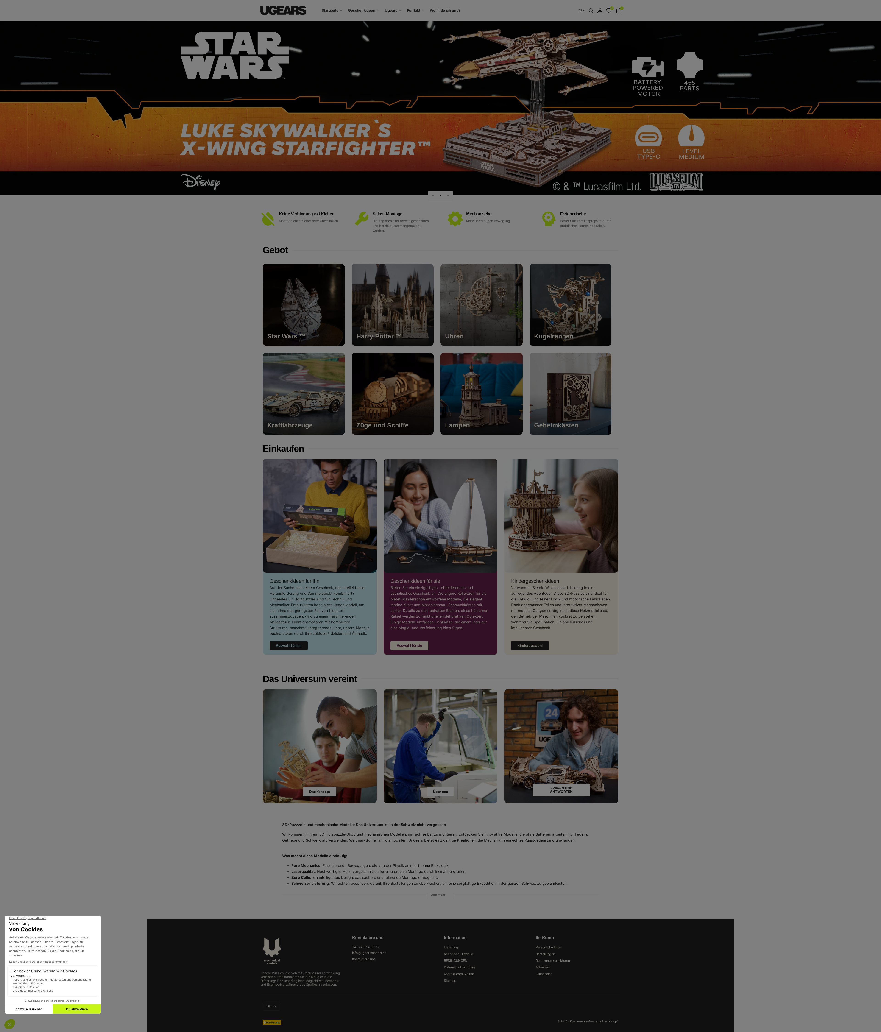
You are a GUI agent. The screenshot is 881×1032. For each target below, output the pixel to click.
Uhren (454, 336)
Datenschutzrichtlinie (459, 967)
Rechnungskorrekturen (553, 960)
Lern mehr (438, 894)
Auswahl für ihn (288, 645)
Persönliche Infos (548, 947)
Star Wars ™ (286, 336)
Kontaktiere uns (363, 959)
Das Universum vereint (310, 679)
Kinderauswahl (530, 645)
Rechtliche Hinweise (459, 954)
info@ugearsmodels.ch (369, 953)
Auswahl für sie (409, 645)
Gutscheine (544, 974)
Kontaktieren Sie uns (459, 974)
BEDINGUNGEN (455, 960)
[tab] (440, 896)
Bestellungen (545, 954)
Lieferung (451, 947)
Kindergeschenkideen (535, 581)
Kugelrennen (554, 336)
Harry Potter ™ (379, 336)
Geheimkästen (556, 425)
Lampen (457, 425)
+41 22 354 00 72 (365, 947)
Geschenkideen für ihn (294, 581)
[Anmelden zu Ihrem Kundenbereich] (600, 10)
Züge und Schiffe (382, 425)
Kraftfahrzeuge (290, 425)
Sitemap (450, 980)
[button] (433, 195)
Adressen (543, 967)
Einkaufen (283, 448)
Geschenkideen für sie (415, 581)
